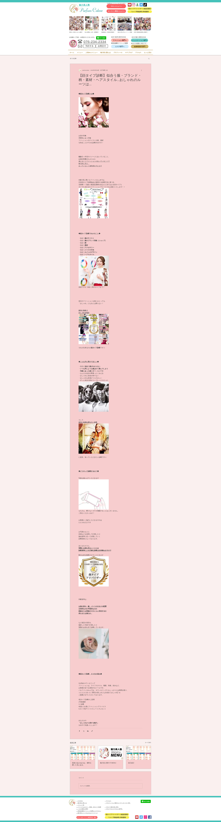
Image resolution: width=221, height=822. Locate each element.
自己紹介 (131, 763)
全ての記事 (73, 58)
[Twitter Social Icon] (141, 4)
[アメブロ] (137, 4)
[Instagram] (133, 4)
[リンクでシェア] (92, 731)
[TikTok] (145, 4)
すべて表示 (148, 742)
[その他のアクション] (141, 70)
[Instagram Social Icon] (145, 817)
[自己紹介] (138, 753)
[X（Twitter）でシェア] (83, 731)
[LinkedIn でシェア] (88, 731)
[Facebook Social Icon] (149, 817)
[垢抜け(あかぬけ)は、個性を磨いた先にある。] (82, 753)
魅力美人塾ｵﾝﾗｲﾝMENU (108, 763)
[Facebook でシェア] (79, 731)
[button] (149, 58)
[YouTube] (129, 4)
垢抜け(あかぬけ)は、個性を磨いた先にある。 (81, 764)
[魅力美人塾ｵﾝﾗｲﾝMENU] (110, 753)
